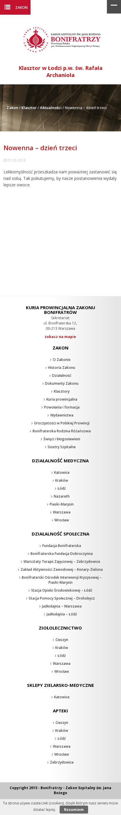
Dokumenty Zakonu (61, 383)
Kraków (61, 480)
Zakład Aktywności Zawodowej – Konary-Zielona (62, 569)
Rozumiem (74, 809)
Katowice (62, 472)
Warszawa (61, 512)
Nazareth (62, 496)
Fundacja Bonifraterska (61, 545)
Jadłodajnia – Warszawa (62, 606)
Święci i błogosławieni (61, 438)
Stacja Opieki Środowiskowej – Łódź (61, 590)
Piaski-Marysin (62, 504)
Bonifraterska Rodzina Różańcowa (62, 431)
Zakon (21, 7)
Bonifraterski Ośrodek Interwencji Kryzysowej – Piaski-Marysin (62, 580)
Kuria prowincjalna (61, 399)
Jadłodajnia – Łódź (62, 614)
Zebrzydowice (62, 762)
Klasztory (62, 391)
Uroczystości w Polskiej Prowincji (62, 423)
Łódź (62, 488)
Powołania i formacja (62, 407)
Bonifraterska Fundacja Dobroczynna (62, 553)
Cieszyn (62, 639)
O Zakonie (61, 359)
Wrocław (61, 520)
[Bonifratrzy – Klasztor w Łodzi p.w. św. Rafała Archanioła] (60, 53)
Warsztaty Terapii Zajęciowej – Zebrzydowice (61, 561)
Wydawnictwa (61, 415)
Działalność (61, 375)
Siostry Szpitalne (62, 446)
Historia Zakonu (61, 367)
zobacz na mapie (60, 336)
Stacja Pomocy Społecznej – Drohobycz (62, 598)
